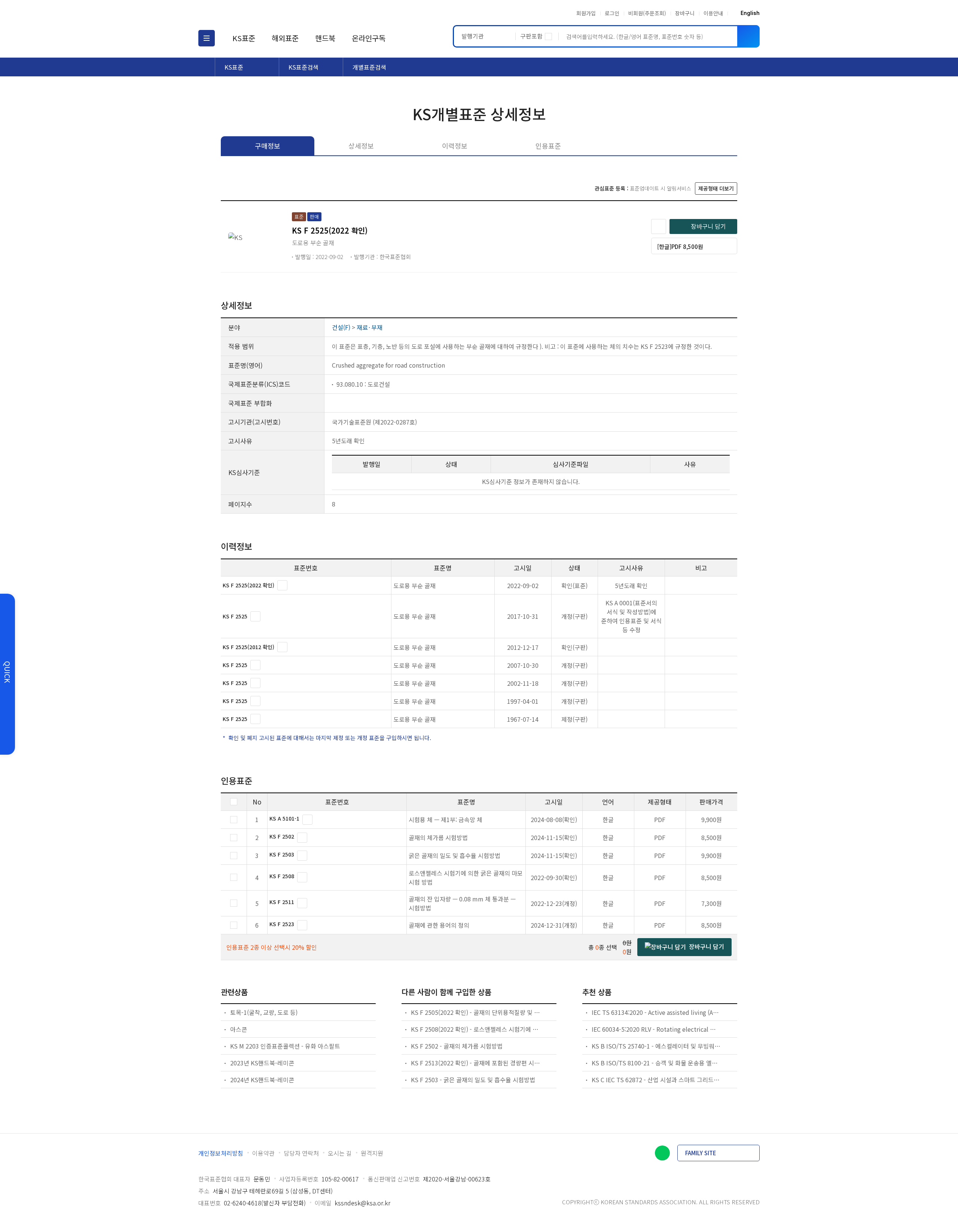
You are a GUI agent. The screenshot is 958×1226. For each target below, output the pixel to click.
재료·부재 (369, 327)
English (750, 13)
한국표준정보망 (242, 13)
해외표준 (285, 38)
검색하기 (748, 36)
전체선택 (233, 801)
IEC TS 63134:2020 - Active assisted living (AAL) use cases (656, 1012)
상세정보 (361, 145)
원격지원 (372, 1153)
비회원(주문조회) (647, 13)
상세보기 (282, 585)
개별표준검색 (369, 67)
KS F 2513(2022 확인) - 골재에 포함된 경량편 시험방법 (475, 1062)
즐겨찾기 (658, 226)
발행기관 (472, 35)
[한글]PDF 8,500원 (680, 246)
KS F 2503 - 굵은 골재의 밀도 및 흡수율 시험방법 (473, 1079)
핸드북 (325, 38)
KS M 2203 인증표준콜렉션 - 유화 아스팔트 (285, 1045)
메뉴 (206, 38)
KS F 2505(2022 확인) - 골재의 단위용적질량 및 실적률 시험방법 (475, 1012)
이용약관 (263, 1153)
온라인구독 (368, 38)
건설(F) (341, 327)
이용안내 (713, 13)
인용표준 (548, 145)
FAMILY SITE (700, 1153)
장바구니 (685, 13)
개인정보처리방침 (220, 1153)
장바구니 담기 (708, 226)
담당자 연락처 (301, 1153)
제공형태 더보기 (716, 188)
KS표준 (243, 38)
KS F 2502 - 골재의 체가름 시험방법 (457, 1045)
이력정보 (454, 145)
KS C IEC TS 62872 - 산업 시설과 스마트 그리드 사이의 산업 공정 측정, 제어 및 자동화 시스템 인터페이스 (656, 1079)
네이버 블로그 (662, 1153)
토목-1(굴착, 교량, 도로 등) (264, 1012)
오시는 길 (340, 1153)
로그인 (612, 13)
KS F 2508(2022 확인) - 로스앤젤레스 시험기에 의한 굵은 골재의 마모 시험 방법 (475, 1029)
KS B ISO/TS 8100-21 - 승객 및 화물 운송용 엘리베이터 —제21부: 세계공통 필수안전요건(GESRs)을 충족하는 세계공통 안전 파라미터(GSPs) (656, 1062)
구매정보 (267, 145)
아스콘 (238, 1029)
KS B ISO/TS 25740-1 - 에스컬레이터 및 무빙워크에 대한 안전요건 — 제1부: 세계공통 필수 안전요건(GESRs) (656, 1045)
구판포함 (531, 35)
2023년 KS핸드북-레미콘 (262, 1062)
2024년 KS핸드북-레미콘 (262, 1079)
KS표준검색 (303, 67)
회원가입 (586, 13)
